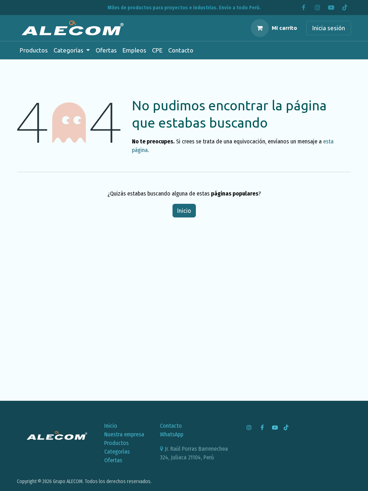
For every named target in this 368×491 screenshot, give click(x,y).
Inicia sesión (328, 27)
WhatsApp (171, 434)
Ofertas (113, 460)
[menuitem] (34, 50)
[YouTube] (331, 7)
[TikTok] (345, 7)
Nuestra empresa (124, 434)
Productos (116, 443)
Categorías (117, 451)
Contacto (171, 425)
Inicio (184, 210)
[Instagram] (317, 7)
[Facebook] (304, 7)
